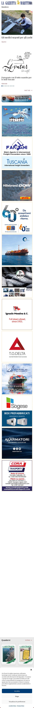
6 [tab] (10, 85)
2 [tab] (3, 85)
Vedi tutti (27, 90)
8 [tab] (13, 85)
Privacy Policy (20, 706)
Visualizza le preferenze (17, 702)
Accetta (17, 691)
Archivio (27, 640)
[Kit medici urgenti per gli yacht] (17, 22)
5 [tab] (8, 85)
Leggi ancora (17, 81)
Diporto (4, 42)
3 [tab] (5, 85)
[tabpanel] (17, 81)
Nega (17, 696)
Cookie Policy (12, 706)
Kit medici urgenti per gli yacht (17, 37)
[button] (31, 670)
